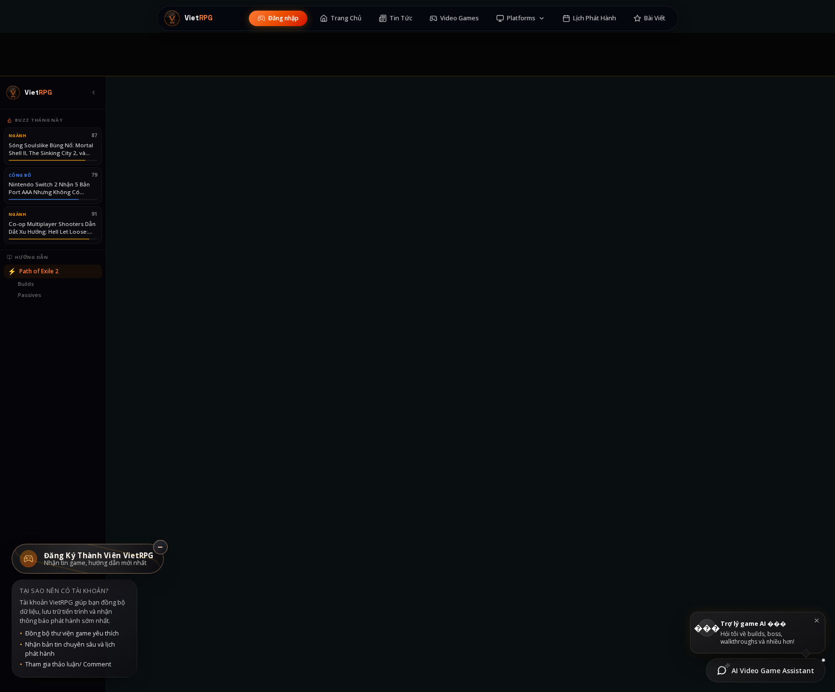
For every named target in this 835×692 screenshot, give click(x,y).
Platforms (521, 18)
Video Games (459, 18)
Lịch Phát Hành (594, 18)
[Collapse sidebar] (93, 92)
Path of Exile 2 (33, 271)
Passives (29, 294)
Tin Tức (400, 18)
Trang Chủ (346, 18)
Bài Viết (654, 18)
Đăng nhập (283, 18)
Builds (26, 283)
